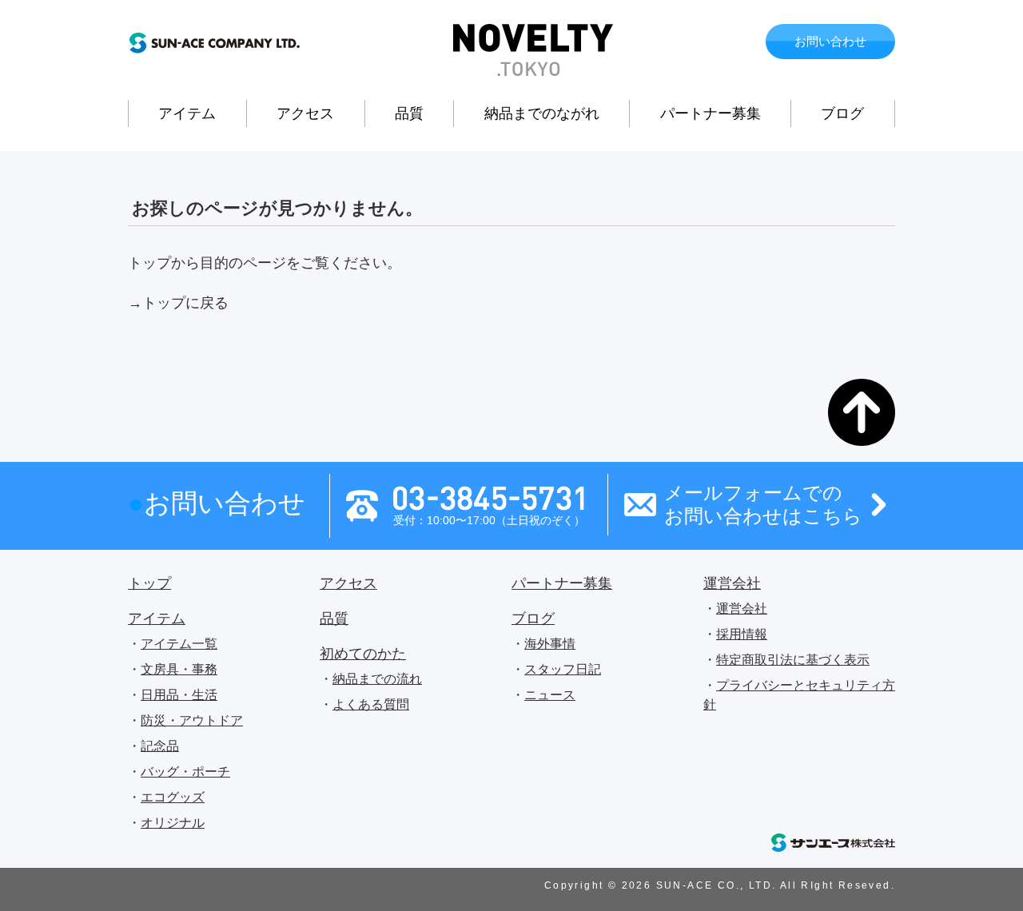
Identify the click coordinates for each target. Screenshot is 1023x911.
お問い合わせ (830, 41)
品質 (409, 113)
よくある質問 (370, 704)
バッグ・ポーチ (185, 771)
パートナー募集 (710, 113)
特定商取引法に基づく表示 (793, 659)
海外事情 (549, 643)
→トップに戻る (178, 303)
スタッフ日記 (562, 669)
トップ (149, 583)
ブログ (842, 113)
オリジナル (173, 822)
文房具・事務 (179, 669)
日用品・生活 (179, 695)
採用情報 (741, 634)
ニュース (549, 695)
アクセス (305, 113)
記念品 (160, 746)
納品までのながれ (541, 113)
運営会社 (732, 583)
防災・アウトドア (192, 720)
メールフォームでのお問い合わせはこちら (763, 504)
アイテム (187, 113)
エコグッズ (173, 797)
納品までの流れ (377, 679)
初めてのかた (363, 654)
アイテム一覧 (179, 643)
